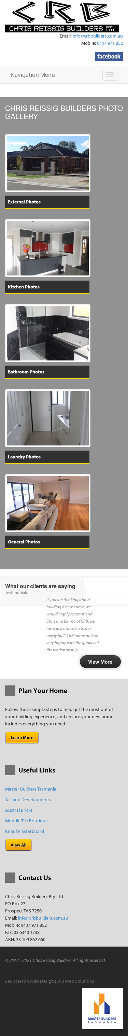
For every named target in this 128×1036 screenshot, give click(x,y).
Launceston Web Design (29, 981)
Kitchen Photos (24, 287)
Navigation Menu (33, 75)
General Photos (24, 542)
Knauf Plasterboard (24, 831)
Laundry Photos (24, 457)
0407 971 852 (110, 43)
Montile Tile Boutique (26, 821)
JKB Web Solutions (75, 981)
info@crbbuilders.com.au (98, 36)
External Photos (24, 202)
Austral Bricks (19, 810)
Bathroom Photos (26, 372)
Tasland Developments (28, 799)
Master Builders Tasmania (30, 789)
